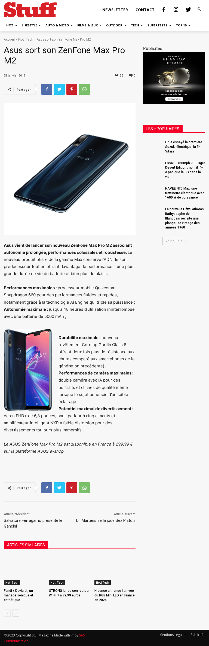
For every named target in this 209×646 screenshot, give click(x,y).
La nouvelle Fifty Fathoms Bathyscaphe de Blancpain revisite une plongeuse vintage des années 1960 (184, 218)
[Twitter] (188, 9)
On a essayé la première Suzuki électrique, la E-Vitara (183, 146)
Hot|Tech (25, 39)
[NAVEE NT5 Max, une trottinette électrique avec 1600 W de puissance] (152, 192)
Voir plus (172, 241)
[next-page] (16, 613)
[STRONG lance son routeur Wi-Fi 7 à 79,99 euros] (69, 570)
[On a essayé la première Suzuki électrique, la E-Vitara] (152, 146)
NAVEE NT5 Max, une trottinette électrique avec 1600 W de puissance (184, 193)
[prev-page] (7, 613)
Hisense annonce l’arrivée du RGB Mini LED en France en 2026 (114, 595)
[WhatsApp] (84, 89)
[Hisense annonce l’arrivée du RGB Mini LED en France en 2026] (115, 570)
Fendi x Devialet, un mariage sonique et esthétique (18, 595)
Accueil (9, 39)
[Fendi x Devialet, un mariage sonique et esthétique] (24, 570)
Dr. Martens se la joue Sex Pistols (106, 520)
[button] (199, 9)
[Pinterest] (71, 89)
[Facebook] (163, 9)
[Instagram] (176, 9)
